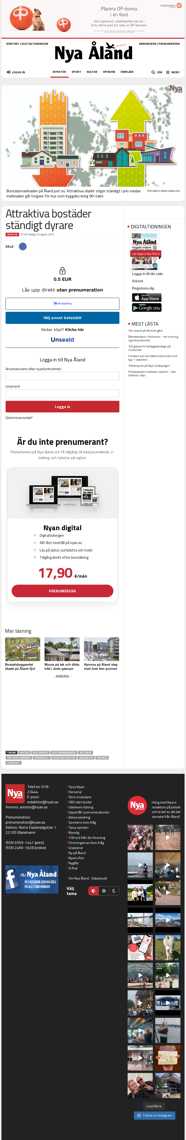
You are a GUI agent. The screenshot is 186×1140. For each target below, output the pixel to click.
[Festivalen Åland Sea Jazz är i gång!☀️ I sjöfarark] (167, 865)
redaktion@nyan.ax (42, 802)
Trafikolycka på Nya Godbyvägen (149, 365)
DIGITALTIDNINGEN (35, 43)
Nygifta (73, 862)
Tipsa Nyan (77, 786)
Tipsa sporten (79, 827)
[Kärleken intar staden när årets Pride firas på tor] (140, 837)
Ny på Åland (77, 852)
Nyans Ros (76, 857)
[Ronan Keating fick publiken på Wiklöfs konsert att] (140, 1002)
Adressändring (79, 817)
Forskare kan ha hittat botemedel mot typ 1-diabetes (152, 358)
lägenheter (86, 757)
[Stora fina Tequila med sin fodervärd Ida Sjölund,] (167, 947)
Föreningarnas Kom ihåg (86, 842)
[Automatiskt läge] (93, 891)
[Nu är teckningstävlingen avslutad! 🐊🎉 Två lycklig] (167, 1058)
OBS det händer (80, 802)
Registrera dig (143, 288)
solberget (13, 762)
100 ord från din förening (87, 837)
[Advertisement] (62, 713)
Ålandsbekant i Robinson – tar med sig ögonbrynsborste (153, 338)
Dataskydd (99, 878)
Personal (75, 791)
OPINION (109, 71)
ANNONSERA (147, 43)
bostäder (85, 752)
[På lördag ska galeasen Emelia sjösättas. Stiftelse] (167, 1085)
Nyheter (12, 234)
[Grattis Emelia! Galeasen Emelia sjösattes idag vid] (167, 1030)
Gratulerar (76, 847)
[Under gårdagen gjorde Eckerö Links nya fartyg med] (167, 920)
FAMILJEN (127, 71)
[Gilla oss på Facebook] (32, 879)
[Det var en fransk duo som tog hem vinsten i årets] (140, 920)
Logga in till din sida (147, 274)
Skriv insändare (80, 796)
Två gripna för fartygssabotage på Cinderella (149, 348)
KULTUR (92, 71)
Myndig (74, 832)
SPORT (76, 71)
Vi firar (73, 868)
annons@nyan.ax (33, 807)
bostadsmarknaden (64, 752)
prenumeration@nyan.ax (25, 822)
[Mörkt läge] (114, 891)
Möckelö (102, 757)
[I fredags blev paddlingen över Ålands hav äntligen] (140, 865)
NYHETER (59, 71)
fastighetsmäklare (18, 757)
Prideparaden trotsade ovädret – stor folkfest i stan (152, 373)
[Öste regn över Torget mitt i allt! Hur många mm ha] (140, 1058)
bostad (24, 752)
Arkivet (137, 281)
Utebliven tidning (81, 807)
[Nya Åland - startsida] (93, 64)
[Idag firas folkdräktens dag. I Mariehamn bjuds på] (140, 975)
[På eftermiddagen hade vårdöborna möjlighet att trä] (140, 892)
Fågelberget (41, 757)
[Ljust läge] (104, 891)
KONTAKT (12, 43)
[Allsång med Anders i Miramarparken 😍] (167, 1002)
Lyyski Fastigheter (64, 757)
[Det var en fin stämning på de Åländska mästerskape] (167, 837)
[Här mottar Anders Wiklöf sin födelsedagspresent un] (140, 1030)
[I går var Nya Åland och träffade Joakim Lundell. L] (140, 1085)
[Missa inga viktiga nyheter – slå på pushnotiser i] (140, 947)
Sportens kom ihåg (82, 822)
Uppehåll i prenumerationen (89, 812)
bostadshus (40, 752)
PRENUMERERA (169, 43)
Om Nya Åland (79, 878)
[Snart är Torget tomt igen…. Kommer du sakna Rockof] (167, 975)
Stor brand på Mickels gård (145, 330)
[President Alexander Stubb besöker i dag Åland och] (167, 892)
